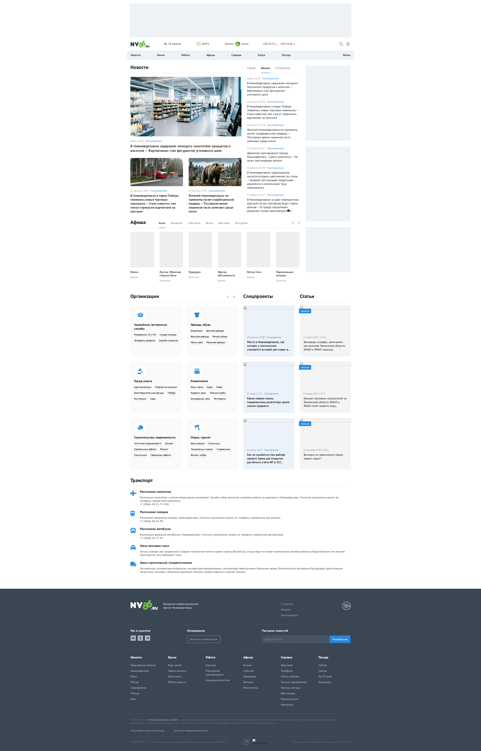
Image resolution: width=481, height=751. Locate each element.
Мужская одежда (215, 342)
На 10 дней (325, 676)
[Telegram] (147, 638)
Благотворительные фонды (149, 392)
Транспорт (141, 480)
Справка (236, 55)
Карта (261, 55)
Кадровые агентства (218, 680)
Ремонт (164, 449)
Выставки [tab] (224, 223)
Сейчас (322, 665)
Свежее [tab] (251, 68)
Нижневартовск (153, 141)
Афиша (138, 222)
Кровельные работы (145, 449)
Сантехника (140, 455)
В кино (247, 665)
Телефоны (287, 670)
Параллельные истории (284, 273)
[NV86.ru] (140, 44)
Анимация (165, 280)
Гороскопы (287, 704)
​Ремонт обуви (220, 336)
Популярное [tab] (282, 68)
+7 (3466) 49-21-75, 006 (154, 504)
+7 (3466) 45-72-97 (151, 538)
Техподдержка (289, 615)
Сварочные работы (161, 455)
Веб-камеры (288, 693)
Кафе (219, 387)
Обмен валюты (177, 682)
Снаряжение (223, 449)
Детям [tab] (209, 223)
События (248, 670)
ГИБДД (171, 392)
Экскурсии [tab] (241, 223)
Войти (346, 55)
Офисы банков (177, 670)
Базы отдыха (198, 443)
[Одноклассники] (140, 638)
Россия (135, 682)
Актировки (324, 682)
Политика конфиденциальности (191, 730)
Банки (161, 55)
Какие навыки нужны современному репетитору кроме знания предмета (268, 402)
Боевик (134, 277)
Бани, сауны (197, 387)
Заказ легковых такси (154, 546)
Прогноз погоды (290, 687)
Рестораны (220, 398)
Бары (210, 387)
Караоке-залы (198, 392)
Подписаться (340, 639)
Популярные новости (143, 665)
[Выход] (348, 44)
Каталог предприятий (294, 682)
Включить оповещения (203, 639)
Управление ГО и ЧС (145, 334)
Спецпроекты (258, 296)
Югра (134, 676)
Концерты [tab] (177, 223)
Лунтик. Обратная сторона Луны (170, 273)
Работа (185, 55)
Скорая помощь (168, 334)
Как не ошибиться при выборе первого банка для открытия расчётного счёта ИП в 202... (266, 458)
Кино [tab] (162, 223)
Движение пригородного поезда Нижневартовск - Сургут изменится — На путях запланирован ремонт (272, 156)
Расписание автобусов (155, 529)
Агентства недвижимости (147, 443)
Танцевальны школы (202, 449)
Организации (144, 296)
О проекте (287, 604)
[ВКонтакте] (133, 638)
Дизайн (169, 443)
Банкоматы (174, 676)
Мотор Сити (254, 272)
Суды (153, 398)
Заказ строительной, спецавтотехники (166, 562)
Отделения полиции (166, 387)
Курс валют (175, 665)
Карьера (211, 665)
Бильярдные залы (200, 398)
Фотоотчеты (250, 687)
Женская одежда (200, 336)
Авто (133, 699)
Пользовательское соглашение (148, 730)
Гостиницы (214, 443)
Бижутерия (197, 330)
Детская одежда (215, 330)
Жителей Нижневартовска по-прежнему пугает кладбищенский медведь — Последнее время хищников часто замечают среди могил (211, 203)
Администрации (142, 387)
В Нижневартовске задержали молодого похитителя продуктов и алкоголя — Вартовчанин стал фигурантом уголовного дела (180, 148)
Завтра (322, 670)
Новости (139, 67)
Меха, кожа (197, 342)
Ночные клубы (218, 392)
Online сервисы (290, 676)
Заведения (249, 676)
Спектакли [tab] (194, 223)
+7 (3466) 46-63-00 (151, 521)
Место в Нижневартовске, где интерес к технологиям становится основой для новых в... (268, 345)
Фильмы (248, 682)
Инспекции (140, 398)
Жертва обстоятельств (226, 273)
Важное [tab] (265, 68)
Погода (286, 55)
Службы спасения (168, 340)
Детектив (194, 277)
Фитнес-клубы (198, 455)
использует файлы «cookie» (163, 719)
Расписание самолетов (155, 491)
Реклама (286, 609)
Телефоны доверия (144, 340)
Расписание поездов (154, 512)
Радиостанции (289, 699)
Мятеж (134, 272)
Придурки (195, 272)
